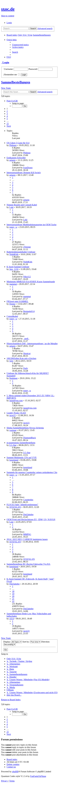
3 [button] (7, 113)
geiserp (12, 160)
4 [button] (7, 116)
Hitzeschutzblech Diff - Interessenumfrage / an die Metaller (32, 343)
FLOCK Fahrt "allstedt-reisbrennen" (22, 504)
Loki (11, 207)
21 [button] (8, 123)
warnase (12, 430)
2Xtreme (27, 247)
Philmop (13, 145)
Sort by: (26, 642)
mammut (13, 284)
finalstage (13, 378)
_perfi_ (26, 338)
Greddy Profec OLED (16, 413)
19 (13, 594)
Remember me (10, 74)
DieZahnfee (28, 514)
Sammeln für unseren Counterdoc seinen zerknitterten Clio (32, 472)
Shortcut (26, 353)
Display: (7, 642)
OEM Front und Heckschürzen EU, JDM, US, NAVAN (31, 519)
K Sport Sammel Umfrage (18, 267)
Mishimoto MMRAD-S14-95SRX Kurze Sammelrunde (31, 281)
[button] (12, 101)
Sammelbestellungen (15, 82)
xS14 (11, 618)
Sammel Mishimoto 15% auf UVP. (22, 457)
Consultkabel (12, 316)
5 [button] (7, 118)
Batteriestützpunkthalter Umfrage (21, 252)
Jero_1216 (13, 269)
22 (13, 601)
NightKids (13, 254)
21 (13, 599)
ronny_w (13, 227)
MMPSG (27, 534)
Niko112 (27, 276)
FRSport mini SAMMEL (17, 301)
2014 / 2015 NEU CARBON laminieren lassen (27, 539)
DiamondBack (29, 438)
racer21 (12, 415)
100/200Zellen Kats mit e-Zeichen (21, 358)
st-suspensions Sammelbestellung (21, 442)
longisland (13, 460)
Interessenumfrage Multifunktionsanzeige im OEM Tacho (31, 224)
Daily (25, 368)
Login (5, 62)
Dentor (12, 304)
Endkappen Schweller (16, 158)
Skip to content (7, 16)
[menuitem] (9, 22)
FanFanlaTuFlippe (38, 776)
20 (13, 596)
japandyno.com (16, 400)
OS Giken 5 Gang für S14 (18, 143)
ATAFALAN (15, 507)
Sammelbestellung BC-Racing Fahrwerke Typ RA (28, 564)
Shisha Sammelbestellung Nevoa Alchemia (25, 428)
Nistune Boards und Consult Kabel (22, 205)
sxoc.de (8, 8)
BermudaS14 (29, 311)
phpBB (15, 771)
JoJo (11, 361)
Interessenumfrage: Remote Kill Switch (24, 172)
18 (13, 591)
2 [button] (7, 111)
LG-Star (12, 445)
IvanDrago (28, 167)
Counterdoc (28, 499)
